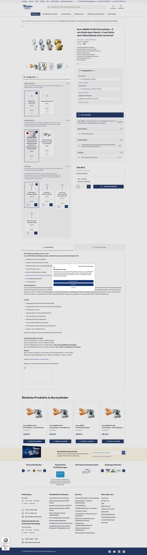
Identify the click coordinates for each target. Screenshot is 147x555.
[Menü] (9, 538)
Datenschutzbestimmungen (86, 266)
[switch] (5, 548)
